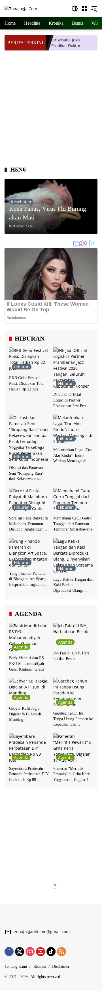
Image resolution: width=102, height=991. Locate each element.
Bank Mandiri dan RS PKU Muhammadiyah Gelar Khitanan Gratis (26, 663)
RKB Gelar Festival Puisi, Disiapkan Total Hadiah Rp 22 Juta (26, 383)
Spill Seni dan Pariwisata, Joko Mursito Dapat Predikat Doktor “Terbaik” (44, 42)
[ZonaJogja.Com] (21, 8)
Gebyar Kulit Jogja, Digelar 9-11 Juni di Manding (25, 714)
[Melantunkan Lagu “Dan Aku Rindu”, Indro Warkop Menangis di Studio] (73, 429)
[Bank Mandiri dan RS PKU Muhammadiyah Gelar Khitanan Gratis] (29, 637)
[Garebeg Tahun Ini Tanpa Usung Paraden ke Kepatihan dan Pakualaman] (73, 693)
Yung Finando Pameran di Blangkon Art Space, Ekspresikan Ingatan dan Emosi (28, 579)
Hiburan (21, 366)
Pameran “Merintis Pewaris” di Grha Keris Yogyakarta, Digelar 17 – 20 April (72, 774)
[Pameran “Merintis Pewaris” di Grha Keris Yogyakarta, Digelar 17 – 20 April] (73, 748)
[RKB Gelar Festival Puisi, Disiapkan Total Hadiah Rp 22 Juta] (29, 359)
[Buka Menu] (84, 8)
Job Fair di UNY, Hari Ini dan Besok (71, 656)
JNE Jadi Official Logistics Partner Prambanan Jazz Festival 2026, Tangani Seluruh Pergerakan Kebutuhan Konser (72, 400)
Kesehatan (21, 201)
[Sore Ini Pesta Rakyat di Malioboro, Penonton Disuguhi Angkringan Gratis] (29, 500)
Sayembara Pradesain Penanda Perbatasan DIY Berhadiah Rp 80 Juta (28, 774)
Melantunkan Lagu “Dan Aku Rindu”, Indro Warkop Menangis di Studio (73, 456)
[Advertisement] (51, 107)
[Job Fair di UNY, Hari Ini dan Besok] (73, 635)
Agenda (21, 647)
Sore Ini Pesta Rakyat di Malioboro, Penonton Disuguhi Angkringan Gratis (28, 524)
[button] (74, 8)
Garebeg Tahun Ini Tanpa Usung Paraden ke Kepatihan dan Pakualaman (73, 719)
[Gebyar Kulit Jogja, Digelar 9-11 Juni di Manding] (29, 690)
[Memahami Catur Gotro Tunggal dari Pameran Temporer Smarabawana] (73, 500)
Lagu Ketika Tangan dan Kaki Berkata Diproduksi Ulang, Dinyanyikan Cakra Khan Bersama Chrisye (73, 585)
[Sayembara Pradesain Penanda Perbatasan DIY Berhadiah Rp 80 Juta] (29, 748)
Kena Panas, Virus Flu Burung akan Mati (47, 213)
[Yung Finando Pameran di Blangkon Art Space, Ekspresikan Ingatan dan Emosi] (29, 553)
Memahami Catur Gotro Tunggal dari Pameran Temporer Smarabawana (72, 523)
